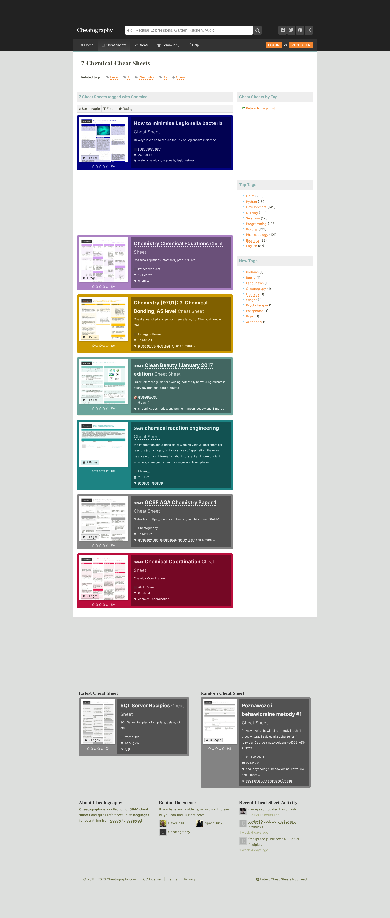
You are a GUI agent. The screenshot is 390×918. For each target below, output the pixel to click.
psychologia (261, 769)
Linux (250, 196)
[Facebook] (282, 30)
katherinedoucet (149, 269)
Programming (256, 224)
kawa (294, 769)
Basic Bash (287, 809)
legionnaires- (186, 160)
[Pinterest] (300, 30)
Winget (251, 300)
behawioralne (280, 769)
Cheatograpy (256, 289)
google (115, 820)
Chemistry (146, 77)
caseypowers (147, 396)
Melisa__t (144, 471)
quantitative (168, 539)
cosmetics (160, 408)
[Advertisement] (195, 11)
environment (177, 408)
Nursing (252, 213)
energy (182, 539)
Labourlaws (255, 283)
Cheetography (148, 528)
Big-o (250, 316)
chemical (144, 280)
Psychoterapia (257, 305)
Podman (252, 272)
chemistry (148, 345)
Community (170, 45)
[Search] (258, 30)
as (173, 345)
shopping (144, 408)
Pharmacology (257, 235)
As (165, 77)
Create (143, 45)
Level (114, 77)
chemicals (154, 160)
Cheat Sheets (115, 45)
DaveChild (176, 823)
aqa (155, 539)
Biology (252, 229)
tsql (127, 748)
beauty (201, 408)
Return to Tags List (260, 108)
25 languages (139, 815)
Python (251, 202)
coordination (160, 599)
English (251, 246)
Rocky (251, 278)
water (142, 160)
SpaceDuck (213, 823)
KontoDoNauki (255, 757)
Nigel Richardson (149, 148)
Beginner (252, 240)
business (134, 820)
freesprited (132, 737)
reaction (157, 482)
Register (301, 45)
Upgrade (252, 294)
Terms (172, 879)
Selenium (253, 218)
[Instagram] (309, 30)
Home (88, 45)
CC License (152, 879)
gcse (191, 539)
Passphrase (254, 311)
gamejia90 (256, 809)
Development (256, 207)
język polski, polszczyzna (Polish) (269, 780)
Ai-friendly (254, 322)
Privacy (190, 879)
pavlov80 (255, 821)
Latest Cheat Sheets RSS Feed (283, 879)
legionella (169, 160)
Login (274, 45)
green (191, 408)
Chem (180, 77)
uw (302, 769)
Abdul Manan (147, 587)
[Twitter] (291, 30)
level (160, 345)
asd (248, 769)
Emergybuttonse (149, 334)
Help (195, 45)
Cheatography (90, 809)
